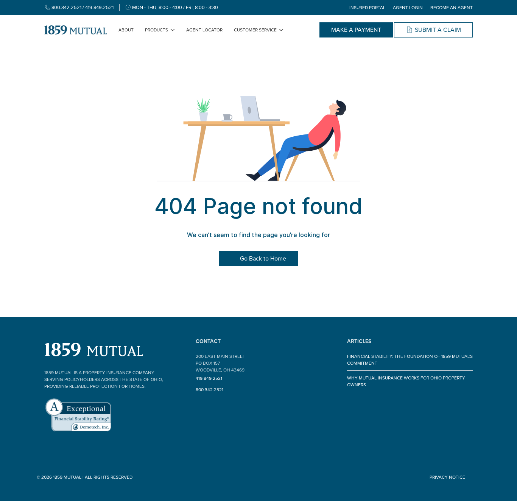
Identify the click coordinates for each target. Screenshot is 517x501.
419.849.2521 (209, 378)
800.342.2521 (209, 389)
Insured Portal (367, 7)
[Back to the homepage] (75, 30)
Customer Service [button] (255, 30)
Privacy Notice (447, 477)
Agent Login (408, 7)
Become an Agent (451, 7)
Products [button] (156, 30)
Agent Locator (204, 30)
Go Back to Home (262, 258)
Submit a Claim (437, 29)
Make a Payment (356, 29)
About (126, 30)
